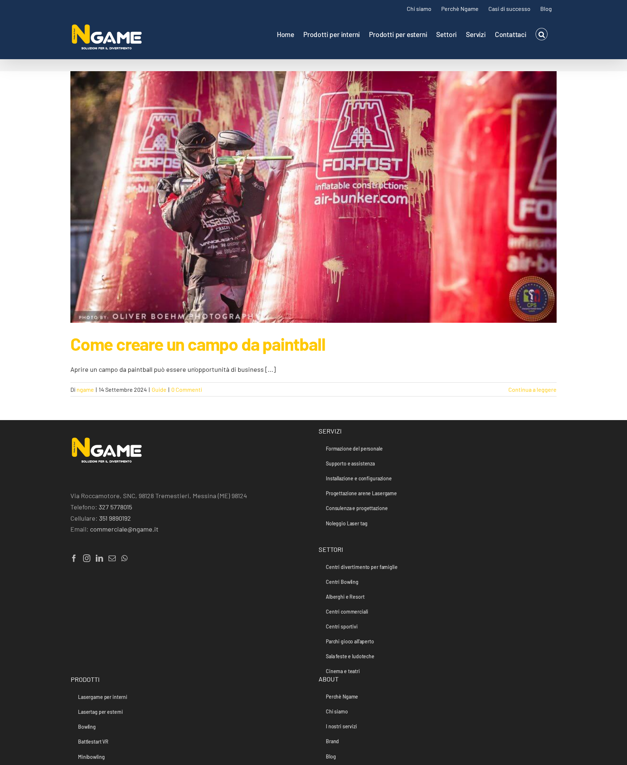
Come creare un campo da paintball (197, 343)
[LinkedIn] (99, 558)
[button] (542, 34)
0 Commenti (186, 389)
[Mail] (112, 558)
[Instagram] (86, 558)
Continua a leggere (532, 389)
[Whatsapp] (124, 558)
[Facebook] (74, 558)
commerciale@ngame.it (124, 529)
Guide (159, 389)
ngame (85, 389)
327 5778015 (115, 507)
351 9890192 (115, 518)
